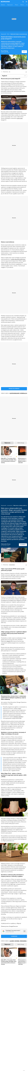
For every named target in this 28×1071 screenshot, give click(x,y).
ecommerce (23, 544)
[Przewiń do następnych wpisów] (25, 453)
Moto (24, 51)
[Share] (26, 72)
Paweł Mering (4, 51)
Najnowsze (10, 4)
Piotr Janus (10, 456)
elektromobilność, (15, 393)
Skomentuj (6, 71)
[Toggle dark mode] (23, 1)
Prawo (16, 4)
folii (8, 890)
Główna (3, 4)
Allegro (8, 641)
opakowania (4, 829)
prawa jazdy (20, 118)
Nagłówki (4, 75)
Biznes (22, 4)
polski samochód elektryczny (18, 259)
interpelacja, (23, 393)
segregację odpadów (18, 716)
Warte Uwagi (20, 442)
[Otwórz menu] (26, 1)
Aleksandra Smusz (5, 544)
